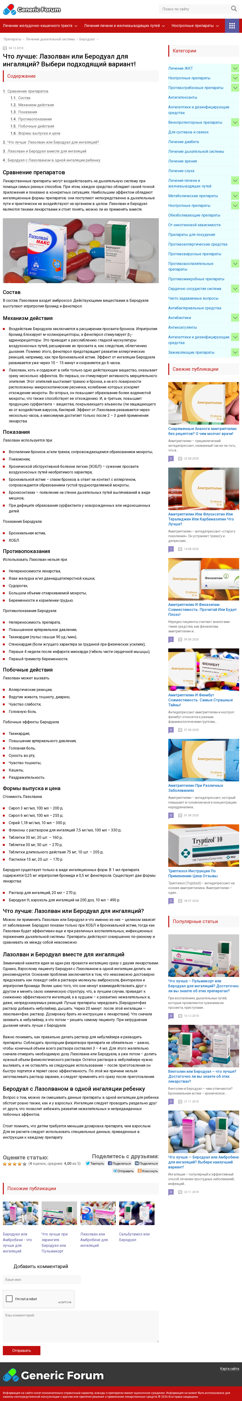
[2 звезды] (10, 1164)
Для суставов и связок (188, 132)
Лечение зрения (182, 161)
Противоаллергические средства (197, 244)
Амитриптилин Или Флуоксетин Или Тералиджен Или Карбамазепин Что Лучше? (201, 519)
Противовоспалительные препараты (190, 266)
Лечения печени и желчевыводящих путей (122, 25)
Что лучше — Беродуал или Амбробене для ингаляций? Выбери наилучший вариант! (203, 1162)
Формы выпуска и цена (35, 133)
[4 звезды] (20, 1164)
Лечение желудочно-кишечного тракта (37, 25)
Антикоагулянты (182, 327)
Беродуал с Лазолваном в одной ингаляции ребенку (51, 160)
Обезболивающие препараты (194, 215)
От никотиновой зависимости (194, 225)
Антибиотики (179, 317)
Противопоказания (31, 119)
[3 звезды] (15, 1164)
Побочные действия (32, 126)
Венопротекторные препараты (195, 122)
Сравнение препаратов (25, 91)
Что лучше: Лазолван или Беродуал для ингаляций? (51, 142)
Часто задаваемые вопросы (193, 298)
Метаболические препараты (193, 196)
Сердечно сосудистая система (194, 288)
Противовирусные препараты (194, 254)
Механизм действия (32, 105)
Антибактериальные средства (194, 308)
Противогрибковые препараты (196, 87)
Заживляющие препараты (191, 352)
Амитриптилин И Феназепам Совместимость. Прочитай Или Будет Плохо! (202, 609)
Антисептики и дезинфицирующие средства (198, 110)
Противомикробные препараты (196, 279)
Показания (23, 112)
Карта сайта (229, 1369)
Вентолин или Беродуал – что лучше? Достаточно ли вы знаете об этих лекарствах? (202, 1076)
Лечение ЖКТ (180, 68)
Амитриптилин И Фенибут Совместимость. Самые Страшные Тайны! (200, 700)
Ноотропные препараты (193, 25)
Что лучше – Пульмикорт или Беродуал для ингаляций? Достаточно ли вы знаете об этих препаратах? (203, 986)
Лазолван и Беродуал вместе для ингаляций (44, 151)
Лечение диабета (183, 142)
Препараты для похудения (191, 234)
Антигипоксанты (182, 97)
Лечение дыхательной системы (196, 151)
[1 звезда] (5, 1164)
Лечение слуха (181, 171)
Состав (20, 98)
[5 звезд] (25, 1164)
